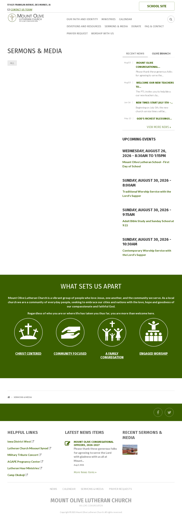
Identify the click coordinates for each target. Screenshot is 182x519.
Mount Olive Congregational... (148, 64)
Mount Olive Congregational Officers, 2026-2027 (94, 443)
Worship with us (102, 33)
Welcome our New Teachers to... (155, 84)
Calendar (125, 19)
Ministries (108, 19)
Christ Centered (28, 354)
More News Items (84, 472)
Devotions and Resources (84, 26)
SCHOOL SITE (156, 6)
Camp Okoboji (16, 475)
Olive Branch (161, 53)
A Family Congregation (112, 356)
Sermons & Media (116, 26)
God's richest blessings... (154, 118)
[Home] (32, 17)
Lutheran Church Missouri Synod (27, 448)
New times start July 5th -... (154, 102)
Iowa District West (19, 441)
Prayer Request (77, 33)
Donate (136, 26)
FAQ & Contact (154, 26)
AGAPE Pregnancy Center (23, 461)
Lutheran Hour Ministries (23, 468)
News (53, 489)
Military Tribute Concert (22, 454)
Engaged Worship (154, 354)
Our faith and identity (82, 19)
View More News (158, 127)
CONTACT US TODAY (21, 9)
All (12, 63)
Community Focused (70, 354)
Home (8, 397)
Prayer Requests (120, 489)
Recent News (137, 53)
